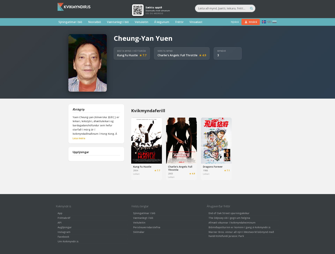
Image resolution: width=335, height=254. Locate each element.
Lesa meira (79, 138)
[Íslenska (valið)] (264, 21)
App (60, 213)
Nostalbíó (94, 22)
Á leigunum (161, 22)
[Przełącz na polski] (274, 21)
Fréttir (179, 22)
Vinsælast (195, 22)
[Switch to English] (269, 21)
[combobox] (225, 8)
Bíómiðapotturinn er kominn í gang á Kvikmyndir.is (239, 227)
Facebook (63, 236)
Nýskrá (235, 22)
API (60, 222)
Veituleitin (141, 22)
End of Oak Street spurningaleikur (229, 213)
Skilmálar (138, 232)
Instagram (64, 232)
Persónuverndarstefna (146, 227)
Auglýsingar (65, 227)
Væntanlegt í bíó (118, 22)
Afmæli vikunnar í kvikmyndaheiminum (232, 222)
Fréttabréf (64, 218)
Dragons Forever (213, 166)
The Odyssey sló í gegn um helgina (229, 218)
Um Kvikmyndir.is (68, 241)
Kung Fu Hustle (127, 55)
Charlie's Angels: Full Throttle (178, 55)
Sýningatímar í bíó (70, 22)
